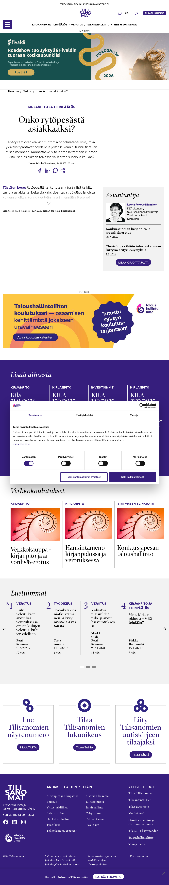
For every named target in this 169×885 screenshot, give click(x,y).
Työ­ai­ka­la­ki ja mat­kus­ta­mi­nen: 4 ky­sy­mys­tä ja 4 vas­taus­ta (65, 618)
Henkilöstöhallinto (59, 819)
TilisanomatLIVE (139, 800)
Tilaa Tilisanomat (154, 13)
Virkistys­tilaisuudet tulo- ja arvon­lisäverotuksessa (103, 618)
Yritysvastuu (94, 813)
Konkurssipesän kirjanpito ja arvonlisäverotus (128, 230)
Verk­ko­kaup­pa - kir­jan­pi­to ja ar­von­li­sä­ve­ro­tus (31, 555)
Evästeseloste (21, 444)
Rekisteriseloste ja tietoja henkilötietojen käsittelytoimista (102, 860)
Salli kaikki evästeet (132, 476)
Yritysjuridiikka (125, 24)
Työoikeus (53, 824)
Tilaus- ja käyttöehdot (143, 830)
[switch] (66, 463)
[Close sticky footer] (163, 873)
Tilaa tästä (28, 747)
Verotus (77, 24)
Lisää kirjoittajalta (133, 262)
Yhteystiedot (136, 844)
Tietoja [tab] (134, 415)
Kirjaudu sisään (41, 210)
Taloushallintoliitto (141, 837)
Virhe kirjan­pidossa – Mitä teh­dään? (140, 618)
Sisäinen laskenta (97, 796)
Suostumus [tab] (35, 415)
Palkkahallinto (98, 24)
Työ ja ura (92, 824)
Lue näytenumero (108, 877)
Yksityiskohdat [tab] (84, 415)
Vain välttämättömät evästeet (84, 476)
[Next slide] (164, 628)
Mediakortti (136, 813)
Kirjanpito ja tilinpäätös (50, 24)
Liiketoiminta (95, 801)
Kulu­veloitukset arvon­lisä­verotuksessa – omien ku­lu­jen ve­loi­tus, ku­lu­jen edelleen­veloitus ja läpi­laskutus (28, 626)
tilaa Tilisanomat (65, 210)
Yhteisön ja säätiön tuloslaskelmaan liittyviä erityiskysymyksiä (133, 248)
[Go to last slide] (4, 628)
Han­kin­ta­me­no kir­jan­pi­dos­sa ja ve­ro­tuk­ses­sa (85, 554)
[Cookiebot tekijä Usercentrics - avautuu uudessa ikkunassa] (141, 405)
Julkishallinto (94, 807)
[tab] (82, 667)
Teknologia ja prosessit (62, 830)
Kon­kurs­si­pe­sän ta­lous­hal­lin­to (138, 551)
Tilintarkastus (95, 819)
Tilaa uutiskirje (138, 806)
